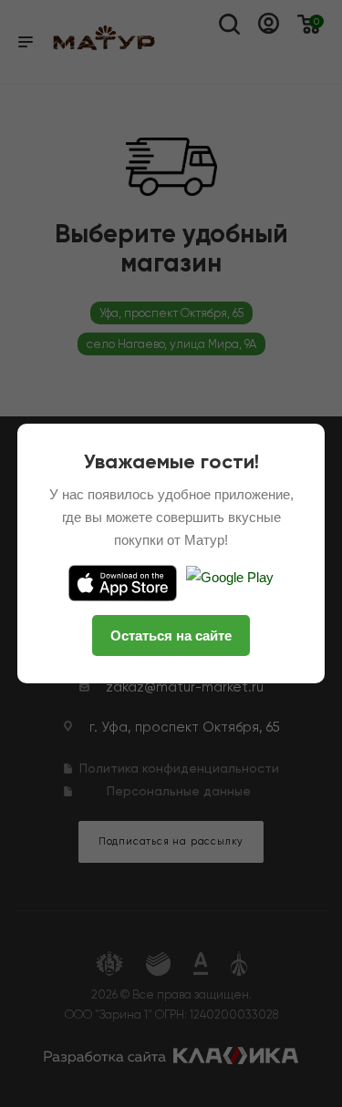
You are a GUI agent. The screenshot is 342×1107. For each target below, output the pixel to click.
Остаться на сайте (171, 635)
